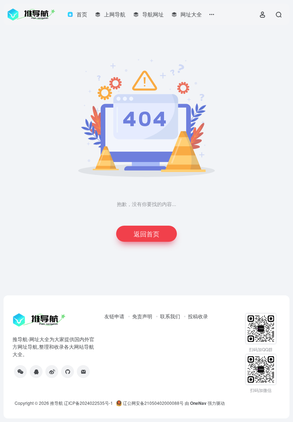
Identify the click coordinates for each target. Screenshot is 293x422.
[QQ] (36, 371)
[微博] (51, 371)
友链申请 (114, 316)
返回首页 (146, 233)
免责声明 (142, 316)
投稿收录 (198, 316)
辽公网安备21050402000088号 (153, 403)
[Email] (83, 371)
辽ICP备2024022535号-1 (89, 403)
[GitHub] (67, 371)
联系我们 (170, 316)
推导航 (56, 403)
